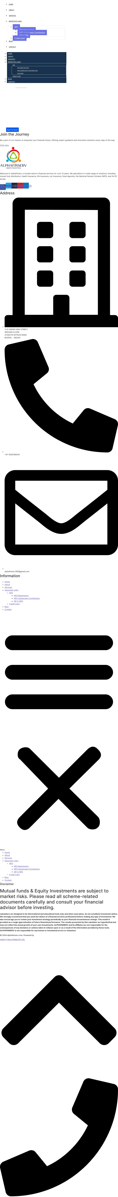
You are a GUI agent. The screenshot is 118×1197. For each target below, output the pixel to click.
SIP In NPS (23, 35)
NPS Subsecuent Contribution (32, 32)
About (10, 56)
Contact (11, 82)
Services (11, 59)
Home (10, 53)
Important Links (14, 62)
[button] (59, 731)
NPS (16, 27)
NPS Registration (26, 30)
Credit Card (20, 38)
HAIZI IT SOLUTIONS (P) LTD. (12, 939)
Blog (10, 79)
